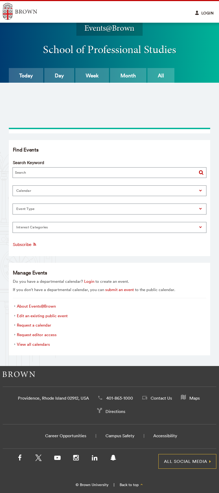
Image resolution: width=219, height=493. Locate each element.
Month (128, 75)
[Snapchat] (113, 458)
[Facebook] (20, 458)
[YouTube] (57, 458)
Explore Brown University (26, 11)
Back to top (130, 484)
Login (89, 281)
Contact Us (161, 398)
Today (26, 75)
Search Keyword (28, 162)
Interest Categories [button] (32, 227)
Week (92, 75)
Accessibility (165, 435)
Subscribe (23, 244)
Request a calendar (34, 325)
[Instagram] (76, 458)
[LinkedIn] (94, 458)
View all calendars (33, 344)
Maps (194, 398)
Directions (115, 411)
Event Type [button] (25, 208)
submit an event (119, 289)
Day (59, 75)
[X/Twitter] (38, 458)
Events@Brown (109, 28)
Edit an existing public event (42, 315)
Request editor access (37, 334)
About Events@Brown (36, 306)
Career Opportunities (65, 435)
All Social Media (185, 461)
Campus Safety (119, 435)
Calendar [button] (23, 190)
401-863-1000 (119, 398)
